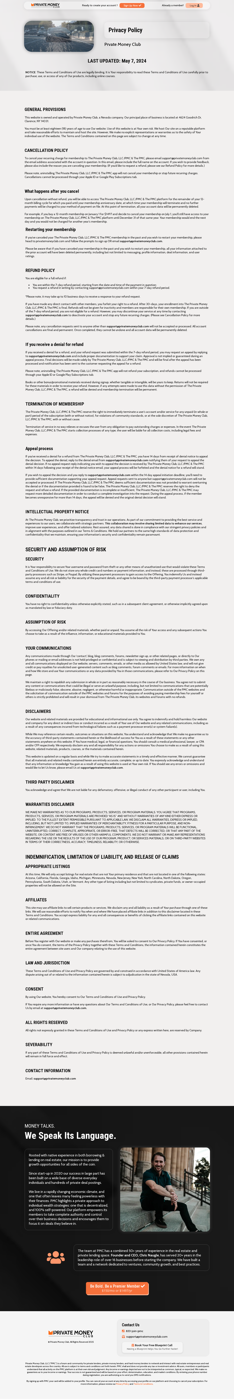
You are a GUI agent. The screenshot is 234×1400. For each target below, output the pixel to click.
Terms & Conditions (143, 1383)
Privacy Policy (122, 1383)
